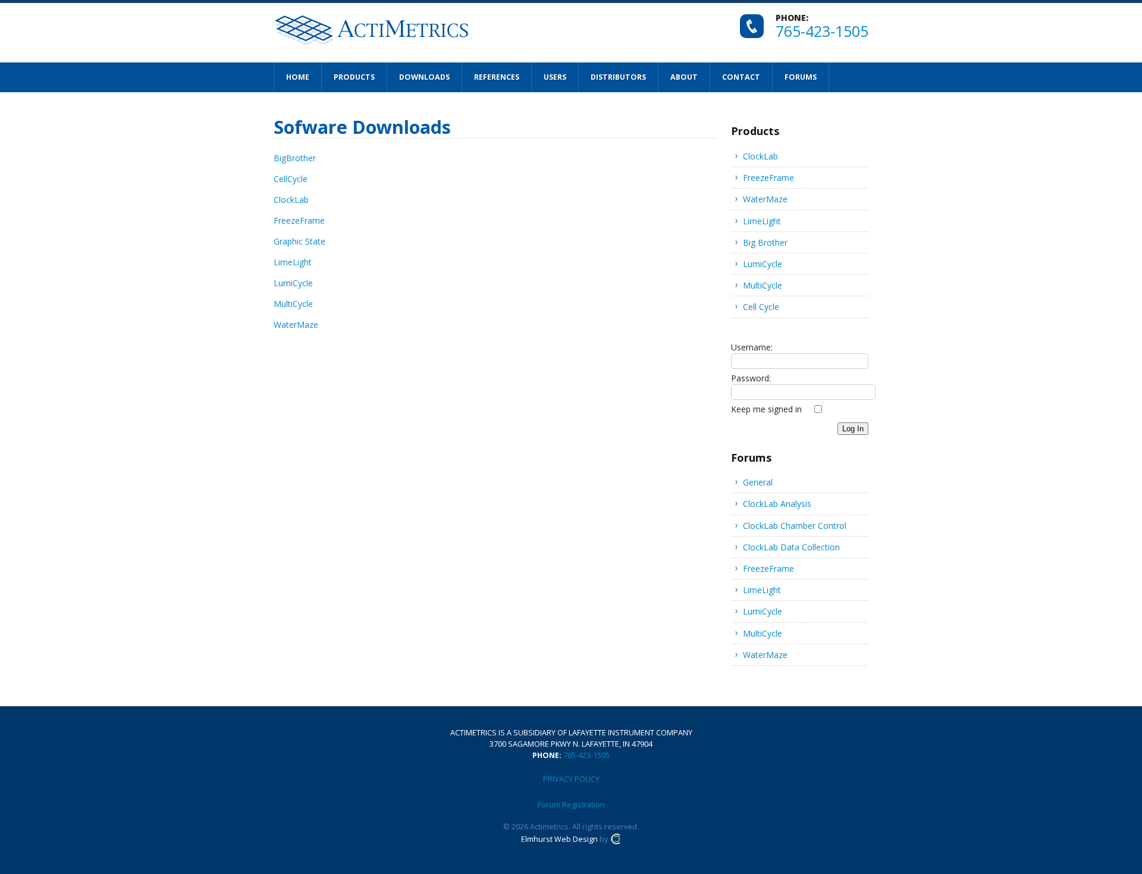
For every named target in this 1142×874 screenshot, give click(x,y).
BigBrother (295, 158)
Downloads (424, 77)
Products (354, 77)
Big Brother (765, 242)
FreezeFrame (299, 220)
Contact (741, 77)
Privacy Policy (571, 779)
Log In (853, 428)
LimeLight (293, 262)
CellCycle (291, 178)
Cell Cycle (761, 306)
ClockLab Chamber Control (794, 525)
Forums (801, 77)
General (758, 482)
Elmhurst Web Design (559, 839)
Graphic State (299, 241)
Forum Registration (571, 805)
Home (297, 77)
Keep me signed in (766, 409)
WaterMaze (296, 324)
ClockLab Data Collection (791, 547)
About (684, 77)
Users (555, 77)
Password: (751, 378)
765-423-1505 (822, 31)
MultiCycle (293, 303)
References (496, 77)
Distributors (618, 77)
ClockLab (291, 199)
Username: (752, 347)
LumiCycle (293, 283)
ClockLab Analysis (777, 503)
